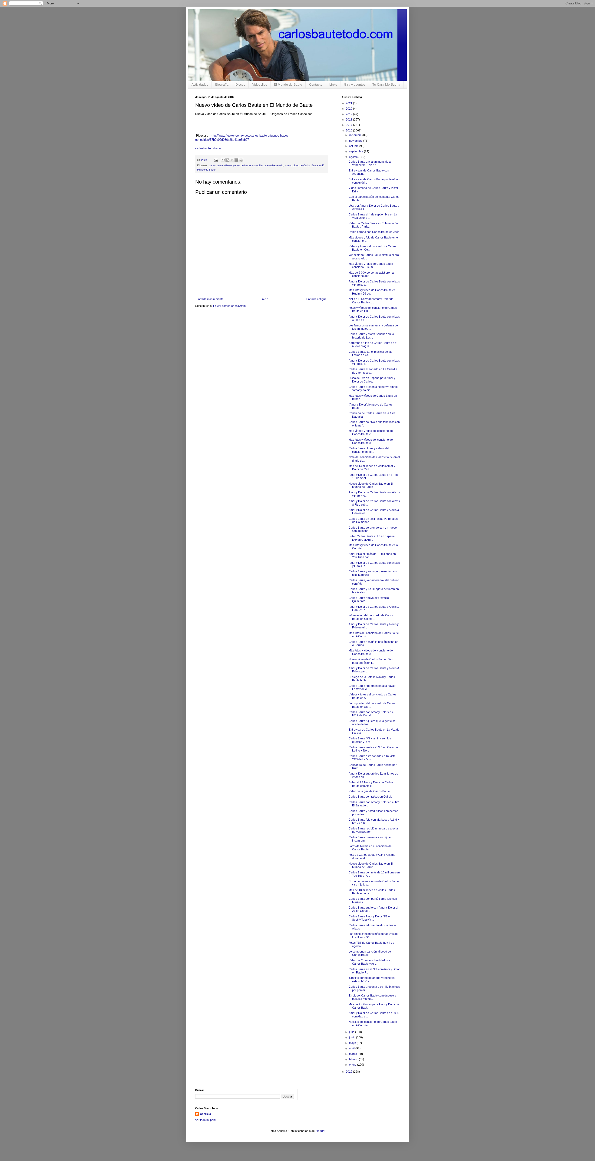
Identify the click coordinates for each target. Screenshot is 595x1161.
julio (352, 1032)
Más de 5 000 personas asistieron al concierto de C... (371, 274)
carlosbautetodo (274, 165)
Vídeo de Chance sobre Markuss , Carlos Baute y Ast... (370, 962)
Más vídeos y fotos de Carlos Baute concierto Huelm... (371, 265)
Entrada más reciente (209, 299)
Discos (240, 84)
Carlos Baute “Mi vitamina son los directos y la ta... (370, 740)
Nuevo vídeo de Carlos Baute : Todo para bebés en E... (371, 661)
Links (333, 84)
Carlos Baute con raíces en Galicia (370, 796)
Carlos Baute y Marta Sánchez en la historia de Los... (371, 335)
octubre (354, 146)
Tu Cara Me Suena (386, 84)
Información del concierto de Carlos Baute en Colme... (371, 617)
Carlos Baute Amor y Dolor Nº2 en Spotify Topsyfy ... (370, 918)
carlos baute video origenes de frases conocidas (236, 165)
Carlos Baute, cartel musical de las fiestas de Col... (370, 353)
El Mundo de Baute (288, 84)
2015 (349, 1071)
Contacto (315, 84)
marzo (353, 1054)
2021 (349, 103)
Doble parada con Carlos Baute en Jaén (374, 232)
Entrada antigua (316, 299)
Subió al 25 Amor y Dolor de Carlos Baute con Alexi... (371, 784)
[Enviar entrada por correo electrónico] (216, 159)
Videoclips (259, 84)
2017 (349, 125)
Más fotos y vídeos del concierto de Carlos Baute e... (371, 441)
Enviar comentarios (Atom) (230, 306)
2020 (349, 108)
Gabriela (205, 1114)
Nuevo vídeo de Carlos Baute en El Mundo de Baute (371, 485)
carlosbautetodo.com (209, 148)
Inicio (264, 299)
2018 (349, 119)
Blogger (320, 1131)
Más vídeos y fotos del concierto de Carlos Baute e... (371, 432)
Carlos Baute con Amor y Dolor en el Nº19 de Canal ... (371, 714)
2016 (349, 130)
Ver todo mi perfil (205, 1120)
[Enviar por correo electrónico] (223, 160)
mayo (353, 1043)
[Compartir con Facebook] (236, 160)
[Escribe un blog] (227, 160)
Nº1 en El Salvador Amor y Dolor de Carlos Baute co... (371, 300)
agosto (353, 157)
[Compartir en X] (232, 160)
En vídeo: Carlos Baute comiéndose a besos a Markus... (372, 997)
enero (353, 1064)
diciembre (355, 135)
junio (352, 1037)
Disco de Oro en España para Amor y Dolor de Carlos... (372, 379)
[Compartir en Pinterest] (241, 160)
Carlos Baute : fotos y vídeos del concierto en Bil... (369, 450)
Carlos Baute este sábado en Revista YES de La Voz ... (372, 758)
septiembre (356, 151)
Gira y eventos (354, 84)
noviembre (356, 140)
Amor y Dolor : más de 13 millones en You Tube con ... (372, 555)
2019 (349, 114)
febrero (354, 1059)
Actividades (200, 84)
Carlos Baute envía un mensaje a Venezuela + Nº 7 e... (370, 163)
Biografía (221, 84)
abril (352, 1048)
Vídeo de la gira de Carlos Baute (369, 791)
